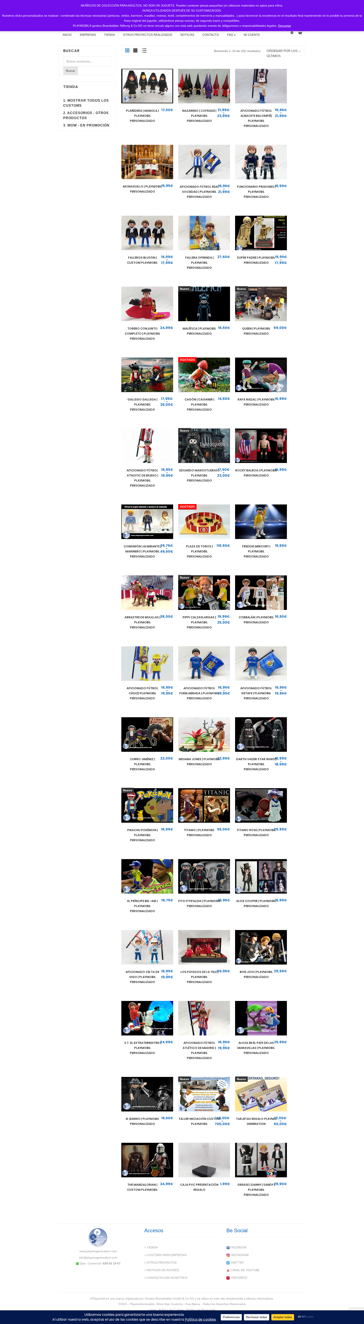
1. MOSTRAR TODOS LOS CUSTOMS (86, 103)
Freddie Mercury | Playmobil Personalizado (256, 551)
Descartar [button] (284, 25)
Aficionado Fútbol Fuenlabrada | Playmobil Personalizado (199, 693)
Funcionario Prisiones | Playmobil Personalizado (256, 192)
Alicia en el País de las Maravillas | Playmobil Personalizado (256, 1048)
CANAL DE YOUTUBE (245, 1270)
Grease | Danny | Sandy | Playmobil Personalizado (256, 1190)
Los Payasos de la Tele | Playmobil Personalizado (199, 977)
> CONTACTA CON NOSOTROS (165, 1277)
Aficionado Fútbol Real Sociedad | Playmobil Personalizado (199, 192)
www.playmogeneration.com (98, 1251)
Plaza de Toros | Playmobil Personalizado (199, 551)
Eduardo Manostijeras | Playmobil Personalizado (199, 475)
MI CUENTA (252, 34)
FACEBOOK (238, 1247)
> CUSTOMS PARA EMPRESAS (165, 1255)
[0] (301, 32)
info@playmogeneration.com (98, 1257)
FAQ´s (231, 34)
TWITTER (237, 1262)
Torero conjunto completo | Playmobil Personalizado (142, 333)
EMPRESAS (88, 34)
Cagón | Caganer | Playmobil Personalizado (199, 404)
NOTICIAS (187, 34)
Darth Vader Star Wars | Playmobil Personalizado (256, 764)
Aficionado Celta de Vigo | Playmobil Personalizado (142, 977)
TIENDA (109, 34)
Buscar (70, 70)
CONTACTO (210, 34)
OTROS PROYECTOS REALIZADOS (147, 34)
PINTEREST (239, 1277)
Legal (152, 1310)
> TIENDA (151, 1247)
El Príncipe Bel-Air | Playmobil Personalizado (142, 906)
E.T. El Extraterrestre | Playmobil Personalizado (142, 1048)
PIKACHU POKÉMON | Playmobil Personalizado (142, 835)
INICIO (67, 34)
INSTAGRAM (239, 1255)
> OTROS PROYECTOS (160, 1262)
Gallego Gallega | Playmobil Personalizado (142, 404)
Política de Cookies (171, 1310)
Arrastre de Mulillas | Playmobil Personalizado (142, 622)
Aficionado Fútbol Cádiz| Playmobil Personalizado (142, 693)
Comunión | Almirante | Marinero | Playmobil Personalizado (142, 551)
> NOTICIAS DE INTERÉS (161, 1270)
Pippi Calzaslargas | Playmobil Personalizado (199, 622)
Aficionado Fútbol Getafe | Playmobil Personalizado (256, 693)
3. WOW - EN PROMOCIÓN (86, 125)
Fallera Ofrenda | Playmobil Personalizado (199, 262)
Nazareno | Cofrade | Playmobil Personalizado (199, 116)
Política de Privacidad (201, 1310)
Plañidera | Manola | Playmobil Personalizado (142, 116)
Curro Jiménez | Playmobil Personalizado (142, 764)
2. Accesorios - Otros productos (86, 115)
